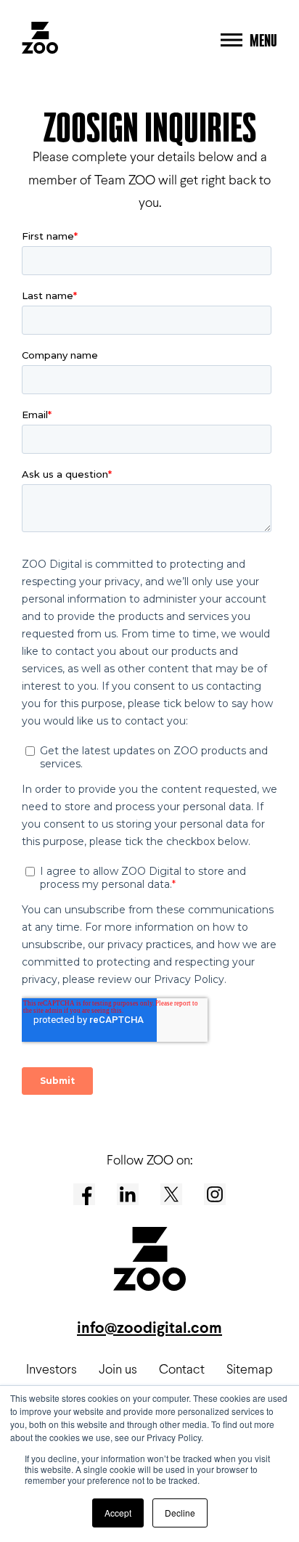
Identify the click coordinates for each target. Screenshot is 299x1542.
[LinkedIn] (128, 1194)
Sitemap (249, 1369)
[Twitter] (171, 1194)
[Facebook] (84, 1194)
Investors (51, 1369)
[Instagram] (215, 1194)
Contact (182, 1369)
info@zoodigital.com (149, 1327)
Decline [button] (180, 1512)
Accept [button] (118, 1512)
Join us (118, 1369)
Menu (263, 40)
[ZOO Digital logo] (40, 40)
